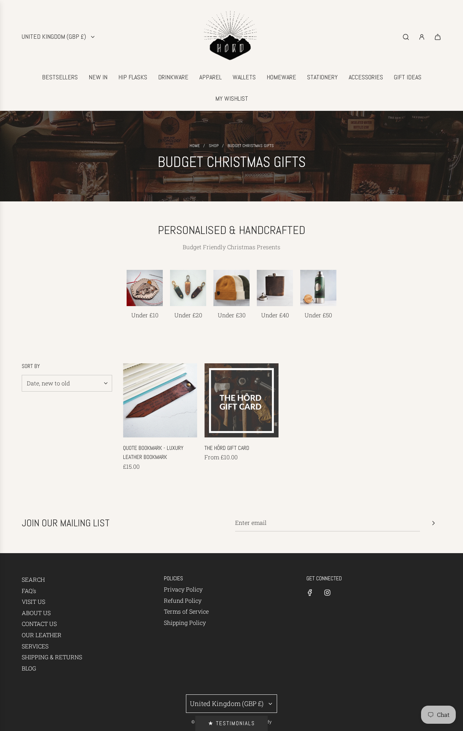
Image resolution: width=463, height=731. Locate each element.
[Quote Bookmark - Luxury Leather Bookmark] (160, 400)
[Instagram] (327, 593)
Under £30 (232, 315)
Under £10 (144, 315)
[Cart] (438, 37)
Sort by (31, 366)
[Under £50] (318, 288)
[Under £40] (275, 288)
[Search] (406, 37)
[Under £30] (231, 288)
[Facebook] (310, 593)
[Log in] (422, 37)
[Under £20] (188, 288)
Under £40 (275, 315)
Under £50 (318, 315)
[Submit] (433, 523)
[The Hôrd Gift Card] (241, 400)
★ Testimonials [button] (231, 723)
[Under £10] (145, 288)
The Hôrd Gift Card (226, 448)
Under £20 (188, 315)
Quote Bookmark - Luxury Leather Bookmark (153, 452)
